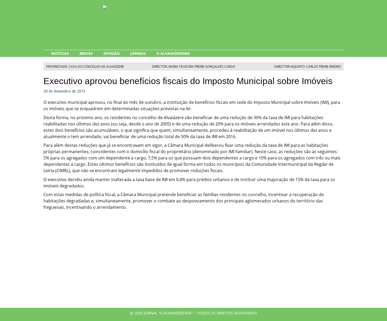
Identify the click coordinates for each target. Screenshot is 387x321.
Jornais (138, 53)
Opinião (111, 53)
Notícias (60, 53)
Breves (86, 53)
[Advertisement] (193, 263)
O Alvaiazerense (173, 53)
